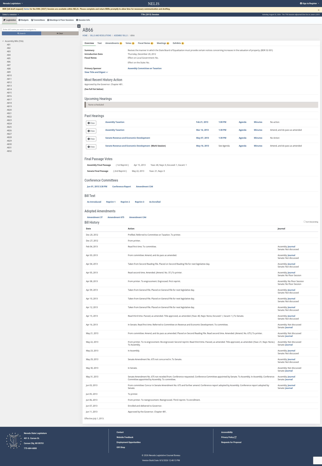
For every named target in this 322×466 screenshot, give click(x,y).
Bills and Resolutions (100, 35)
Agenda (242, 122)
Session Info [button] (84, 20)
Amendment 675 (116, 217)
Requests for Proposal (231, 442)
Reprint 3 (139, 201)
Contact (120, 432)
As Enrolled (154, 201)
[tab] (89, 43)
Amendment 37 (95, 217)
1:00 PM (222, 122)
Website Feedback (125, 437)
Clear (60, 33)
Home (85, 35)
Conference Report (121, 186)
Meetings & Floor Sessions (61, 20)
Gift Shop (121, 447)
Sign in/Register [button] (309, 3)
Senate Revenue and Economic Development (127, 137)
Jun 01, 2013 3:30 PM (97, 186)
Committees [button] (39, 20)
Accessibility (227, 432)
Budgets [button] (25, 20)
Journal (291, 246)
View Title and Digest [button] (95, 72)
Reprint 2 (125, 201)
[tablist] (201, 232)
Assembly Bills (121, 35)
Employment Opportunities (129, 442)
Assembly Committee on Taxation (145, 68)
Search (22, 33)
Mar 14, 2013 (202, 130)
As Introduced (94, 201)
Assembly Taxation (114, 122)
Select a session (9, 14)
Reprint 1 (110, 201)
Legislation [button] (11, 20)
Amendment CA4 (144, 186)
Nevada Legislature (12, 3)
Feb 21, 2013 (202, 122)
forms (26, 9)
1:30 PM (222, 130)
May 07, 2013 (202, 137)
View (92, 123)
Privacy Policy (227, 437)
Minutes (258, 122)
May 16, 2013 (202, 145)
